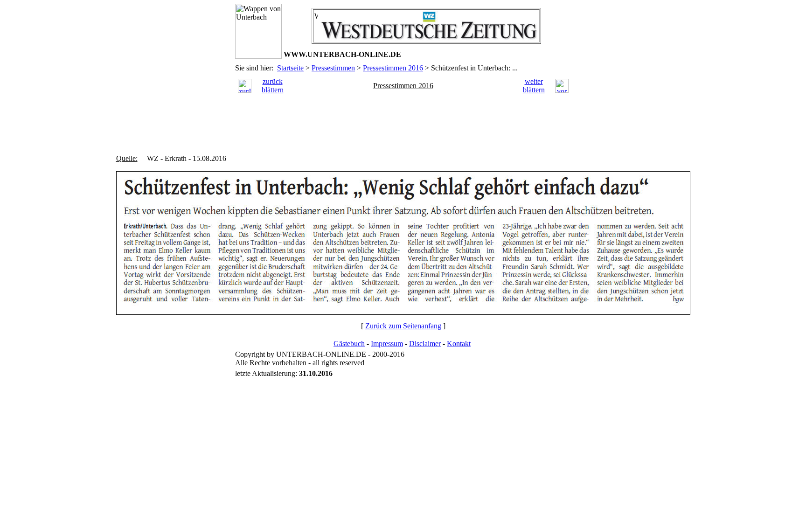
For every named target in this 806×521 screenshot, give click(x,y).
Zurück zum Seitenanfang (403, 326)
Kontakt (459, 343)
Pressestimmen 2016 (393, 68)
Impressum (387, 343)
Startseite (290, 68)
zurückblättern (273, 85)
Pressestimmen (333, 68)
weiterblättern (534, 85)
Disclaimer (425, 343)
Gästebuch (349, 343)
